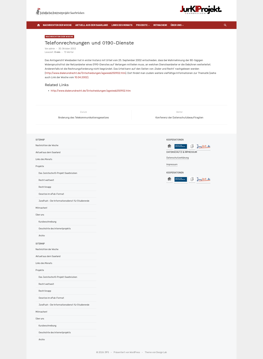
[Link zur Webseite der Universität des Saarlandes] (170, 148)
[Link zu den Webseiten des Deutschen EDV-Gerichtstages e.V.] (192, 148)
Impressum (172, 164)
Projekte (142, 25)
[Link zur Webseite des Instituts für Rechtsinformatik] (181, 148)
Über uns (176, 25)
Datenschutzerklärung (178, 157)
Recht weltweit (46, 180)
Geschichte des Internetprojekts (55, 228)
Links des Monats (122, 25)
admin (52, 48)
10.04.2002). (82, 77)
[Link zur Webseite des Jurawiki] (203, 148)
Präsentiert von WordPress (127, 352)
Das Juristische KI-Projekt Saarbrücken (58, 173)
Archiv (42, 235)
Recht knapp (45, 187)
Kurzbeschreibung (47, 221)
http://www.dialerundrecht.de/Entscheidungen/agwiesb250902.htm (85, 73)
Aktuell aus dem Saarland (91, 25)
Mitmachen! (160, 25)
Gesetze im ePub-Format (51, 194)
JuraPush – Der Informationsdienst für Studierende (64, 201)
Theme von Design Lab (156, 352)
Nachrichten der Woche (57, 25)
